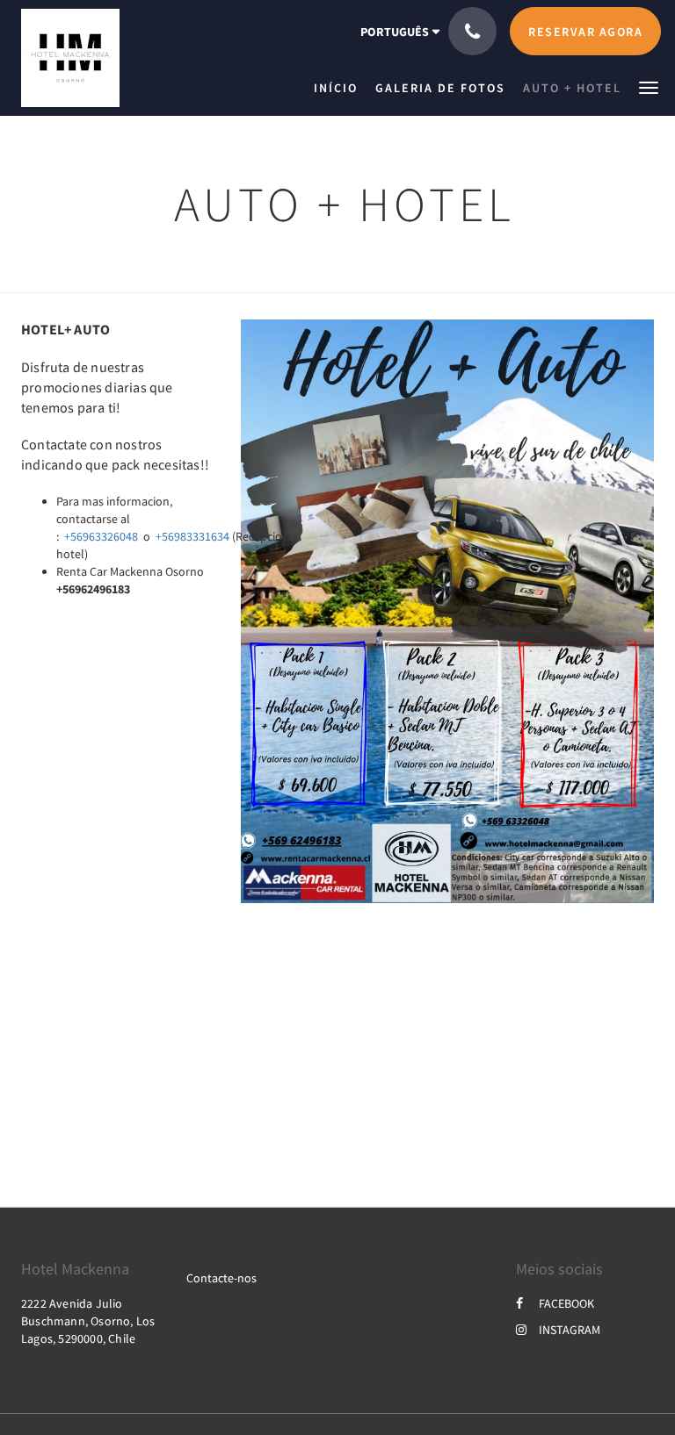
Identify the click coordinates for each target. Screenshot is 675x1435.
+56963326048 (101, 536)
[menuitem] (340, 88)
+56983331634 (192, 536)
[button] (648, 86)
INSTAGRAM (569, 1330)
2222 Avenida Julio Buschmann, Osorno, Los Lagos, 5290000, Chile (88, 1320)
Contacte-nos (221, 1278)
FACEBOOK (566, 1303)
